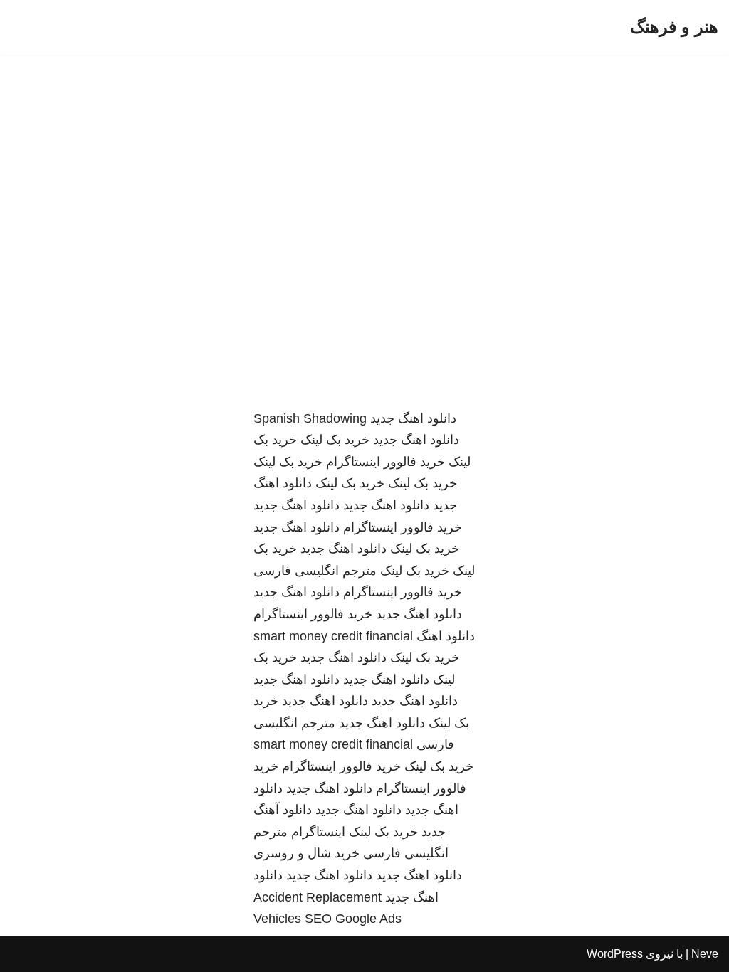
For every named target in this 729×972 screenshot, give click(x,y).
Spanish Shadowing (310, 418)
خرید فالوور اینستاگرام (385, 462)
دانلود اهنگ (445, 636)
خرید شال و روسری (306, 853)
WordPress (615, 954)
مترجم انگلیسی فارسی (315, 571)
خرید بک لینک (334, 440)
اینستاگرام (318, 832)
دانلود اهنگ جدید (413, 418)
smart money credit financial (333, 636)
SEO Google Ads (353, 919)
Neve (704, 954)
